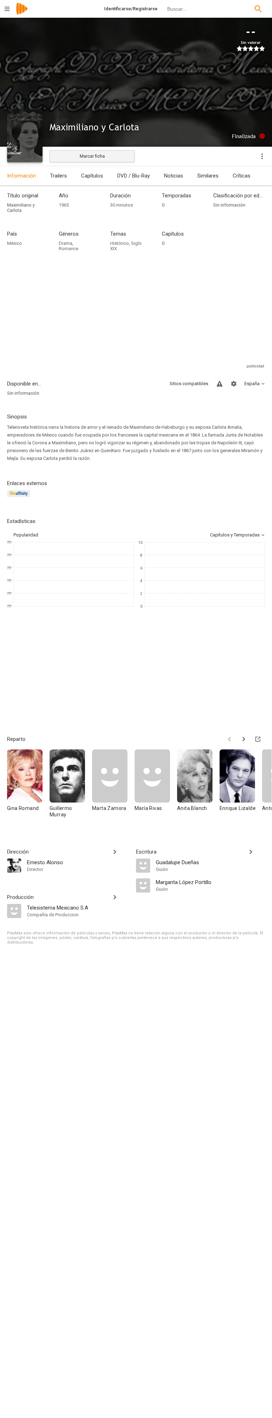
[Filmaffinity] (19, 497)
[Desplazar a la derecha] (244, 739)
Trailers (58, 176)
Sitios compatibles (189, 383)
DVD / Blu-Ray (133, 176)
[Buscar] (258, 9)
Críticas (241, 176)
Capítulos (92, 176)
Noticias (173, 176)
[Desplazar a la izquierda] (229, 739)
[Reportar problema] (219, 384)
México (14, 243)
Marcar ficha (92, 156)
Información (21, 176)
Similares (208, 176)
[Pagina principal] (22, 13)
